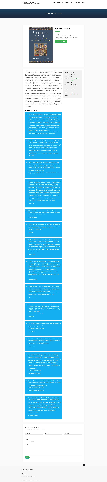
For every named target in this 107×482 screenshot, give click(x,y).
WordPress (39, 480)
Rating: (26, 439)
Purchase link (61, 41)
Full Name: (47, 433)
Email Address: (67, 433)
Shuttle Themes (29, 480)
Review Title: (27, 433)
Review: (26, 444)
